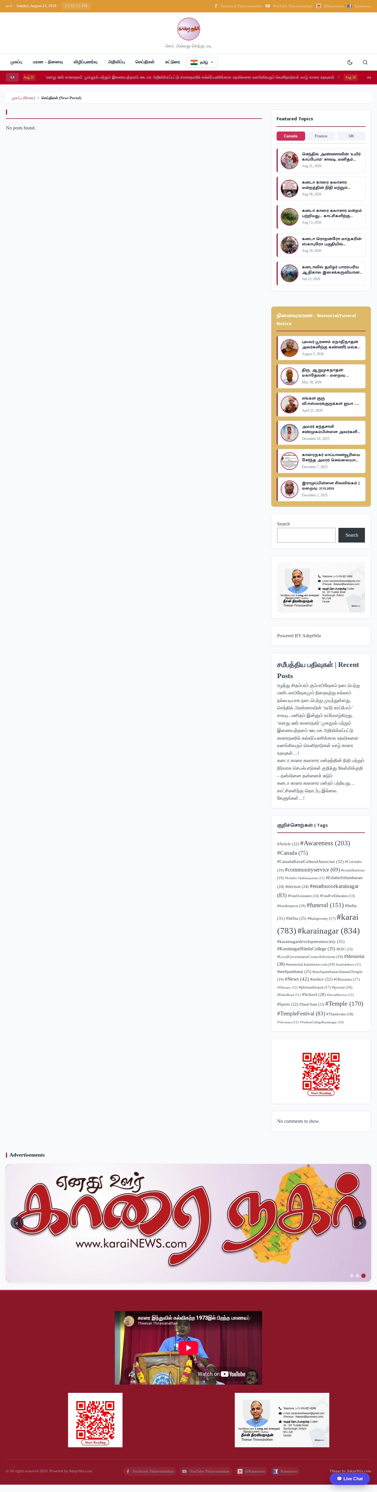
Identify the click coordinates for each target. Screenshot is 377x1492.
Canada (290, 136)
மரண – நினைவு (48, 61)
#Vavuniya (288, 1022)
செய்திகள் (145, 61)
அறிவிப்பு (116, 61)
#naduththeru (348, 964)
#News (297, 979)
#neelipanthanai (294, 971)
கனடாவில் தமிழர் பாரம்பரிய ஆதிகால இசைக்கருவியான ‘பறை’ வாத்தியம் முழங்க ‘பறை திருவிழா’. (330, 275)
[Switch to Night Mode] (350, 62)
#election (297, 886)
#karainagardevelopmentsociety (311, 941)
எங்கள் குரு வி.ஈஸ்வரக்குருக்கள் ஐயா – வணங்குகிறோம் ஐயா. (329, 403)
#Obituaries (347, 979)
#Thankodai (339, 1014)
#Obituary (287, 987)
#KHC (344, 949)
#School (314, 994)
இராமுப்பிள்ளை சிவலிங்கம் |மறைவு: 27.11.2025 (331, 486)
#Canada (292, 853)
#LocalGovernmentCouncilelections (310, 956)
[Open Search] (365, 62)
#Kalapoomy (321, 919)
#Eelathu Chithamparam (305, 878)
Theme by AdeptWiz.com (350, 1471)
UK (351, 136)
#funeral (325, 905)
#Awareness (325, 843)
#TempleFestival (301, 1013)
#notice (321, 979)
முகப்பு (16, 61)
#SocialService (340, 995)
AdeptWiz (311, 635)
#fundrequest (291, 906)
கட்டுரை (172, 61)
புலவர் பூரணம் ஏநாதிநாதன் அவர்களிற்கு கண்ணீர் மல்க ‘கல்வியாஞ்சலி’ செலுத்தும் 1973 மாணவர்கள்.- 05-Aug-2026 (330, 349)
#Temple (344, 1003)
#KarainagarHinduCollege (306, 948)
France (321, 136)
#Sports (287, 1004)
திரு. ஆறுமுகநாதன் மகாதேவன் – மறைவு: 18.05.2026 (324, 375)
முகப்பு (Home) (23, 98)
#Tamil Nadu (311, 1005)
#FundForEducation (337, 896)
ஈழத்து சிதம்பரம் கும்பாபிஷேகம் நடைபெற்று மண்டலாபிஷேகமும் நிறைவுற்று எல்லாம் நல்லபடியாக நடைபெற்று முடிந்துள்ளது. (318, 693)
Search (283, 523)
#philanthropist (315, 987)
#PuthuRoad (289, 995)
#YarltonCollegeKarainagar (322, 1022)
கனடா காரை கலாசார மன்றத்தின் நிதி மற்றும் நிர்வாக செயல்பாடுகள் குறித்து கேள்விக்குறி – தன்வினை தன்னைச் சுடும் (320, 768)
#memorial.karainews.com (310, 964)
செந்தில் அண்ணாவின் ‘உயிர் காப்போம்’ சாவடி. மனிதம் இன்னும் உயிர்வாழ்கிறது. (331, 159)
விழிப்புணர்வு (85, 61)
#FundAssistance (303, 896)
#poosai (342, 987)
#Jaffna (296, 918)
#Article (288, 844)
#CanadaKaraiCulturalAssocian (310, 861)
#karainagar (328, 930)
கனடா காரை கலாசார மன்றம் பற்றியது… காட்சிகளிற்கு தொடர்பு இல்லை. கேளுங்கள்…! (332, 218)
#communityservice (312, 869)
